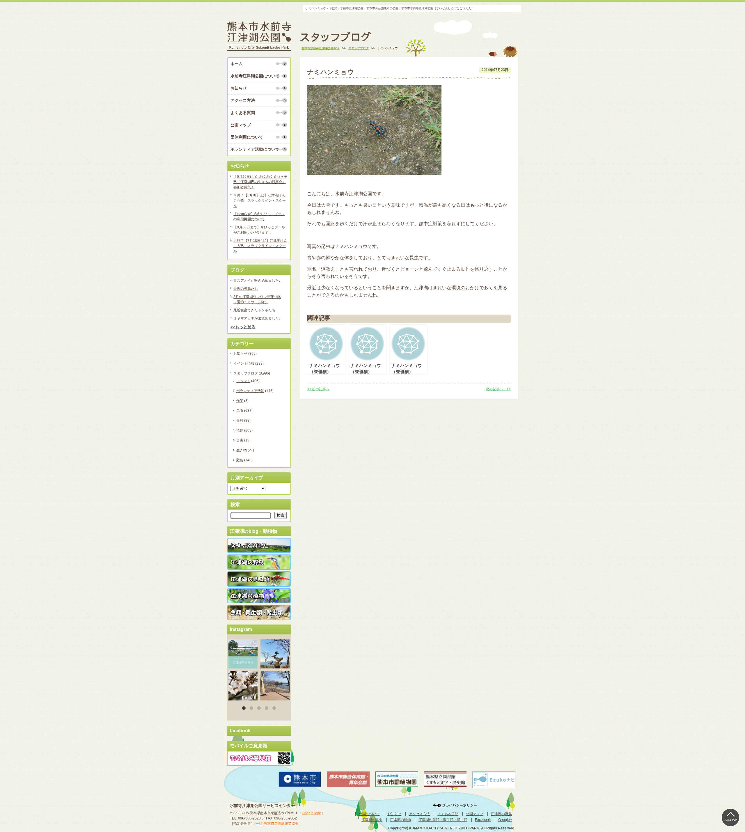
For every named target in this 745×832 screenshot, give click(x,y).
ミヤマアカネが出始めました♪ (257, 318)
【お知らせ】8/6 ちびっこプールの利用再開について (259, 216)
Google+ (505, 820)
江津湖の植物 (400, 820)
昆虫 (239, 411)
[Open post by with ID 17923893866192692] (275, 653)
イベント (243, 381)
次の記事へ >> (498, 389)
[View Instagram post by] (254, 664)
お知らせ (238, 88)
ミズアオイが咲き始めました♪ (257, 280)
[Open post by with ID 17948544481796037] (243, 685)
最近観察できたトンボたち (254, 310)
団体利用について (246, 137)
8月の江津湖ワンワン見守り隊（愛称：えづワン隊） (257, 299)
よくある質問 (242, 112)
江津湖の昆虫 (371, 820)
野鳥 (239, 460)
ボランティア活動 (250, 391)
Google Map (311, 813)
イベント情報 (243, 363)
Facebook (483, 820)
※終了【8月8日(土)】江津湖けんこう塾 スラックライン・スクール (259, 200)
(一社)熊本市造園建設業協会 (276, 824)
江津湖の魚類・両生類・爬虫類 (442, 820)
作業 (239, 401)
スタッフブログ (245, 373)
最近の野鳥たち (245, 289)
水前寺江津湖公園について (254, 76)
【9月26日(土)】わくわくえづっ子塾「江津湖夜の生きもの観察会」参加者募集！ (260, 182)
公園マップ (240, 125)
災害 (239, 440)
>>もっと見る (243, 326)
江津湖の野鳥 (501, 814)
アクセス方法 (242, 100)
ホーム (236, 63)
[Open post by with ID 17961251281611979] (243, 653)
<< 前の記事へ (318, 389)
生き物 (241, 450)
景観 (239, 420)
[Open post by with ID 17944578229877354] (275, 685)
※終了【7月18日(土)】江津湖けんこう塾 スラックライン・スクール (260, 246)
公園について (369, 814)
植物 (239, 430)
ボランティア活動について (254, 149)
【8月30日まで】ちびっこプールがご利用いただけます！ (259, 230)
